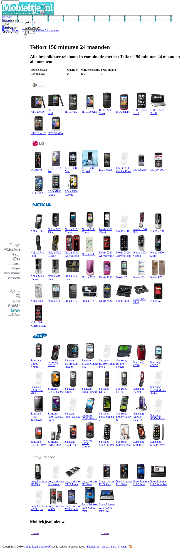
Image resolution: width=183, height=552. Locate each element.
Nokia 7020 (88, 277)
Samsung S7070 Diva (123, 443)
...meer (35, 533)
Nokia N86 (105, 300)
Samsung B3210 (53, 364)
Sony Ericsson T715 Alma (73, 483)
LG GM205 (106, 169)
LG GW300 (157, 169)
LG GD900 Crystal (88, 170)
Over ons (7, 16)
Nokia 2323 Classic (71, 231)
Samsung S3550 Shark (157, 417)
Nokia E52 (156, 277)
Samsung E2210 (138, 390)
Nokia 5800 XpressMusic (123, 254)
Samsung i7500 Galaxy (89, 417)
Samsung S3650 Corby (38, 443)
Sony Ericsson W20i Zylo (39, 507)
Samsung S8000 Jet (138, 443)
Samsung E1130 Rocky (89, 390)
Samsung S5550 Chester (87, 443)
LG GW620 (37, 193)
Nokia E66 (37, 300)
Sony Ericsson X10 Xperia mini (90, 507)
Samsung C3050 (155, 364)
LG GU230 (140, 169)
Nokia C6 (138, 277)
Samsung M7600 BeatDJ (138, 416)
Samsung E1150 (104, 390)
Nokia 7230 (105, 277)
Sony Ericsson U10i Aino (107, 483)
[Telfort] (11, 311)
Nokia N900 (123, 300)
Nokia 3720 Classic (54, 254)
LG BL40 (36, 169)
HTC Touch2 (38, 133)
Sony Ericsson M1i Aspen (56, 483)
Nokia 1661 (37, 230)
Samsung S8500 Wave (157, 443)
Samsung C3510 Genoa (56, 390)
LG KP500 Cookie (71, 193)
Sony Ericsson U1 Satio (90, 483)
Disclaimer (93, 546)
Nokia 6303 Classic (140, 254)
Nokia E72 (71, 300)
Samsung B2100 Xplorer (36, 363)
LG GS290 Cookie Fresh (123, 170)
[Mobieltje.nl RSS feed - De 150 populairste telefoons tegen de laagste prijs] (130, 546)
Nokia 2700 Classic (105, 231)
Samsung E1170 (121, 390)
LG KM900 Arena (54, 193)
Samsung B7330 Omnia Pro (90, 363)
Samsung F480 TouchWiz (36, 416)
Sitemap (122, 546)
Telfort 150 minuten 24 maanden (40, 30)
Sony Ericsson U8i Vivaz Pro (158, 483)
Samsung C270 (138, 364)
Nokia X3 (156, 300)
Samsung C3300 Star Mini (37, 390)
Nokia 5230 (88, 254)
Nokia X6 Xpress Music (38, 324)
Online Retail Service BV (37, 546)
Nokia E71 (54, 300)
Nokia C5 (121, 277)
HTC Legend (89, 111)
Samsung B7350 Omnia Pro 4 (107, 363)
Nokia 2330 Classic (88, 231)
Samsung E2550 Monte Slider (158, 390)
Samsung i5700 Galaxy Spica (55, 416)
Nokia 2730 (157, 230)
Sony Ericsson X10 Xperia (73, 507)
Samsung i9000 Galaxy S (124, 416)
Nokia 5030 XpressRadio (72, 254)
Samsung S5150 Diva (54, 443)
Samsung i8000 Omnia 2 (106, 416)
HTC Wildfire (55, 133)
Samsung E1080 (70, 390)
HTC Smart (122, 111)
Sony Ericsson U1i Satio (124, 483)
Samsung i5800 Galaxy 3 (72, 416)
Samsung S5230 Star (71, 443)
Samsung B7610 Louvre (121, 363)
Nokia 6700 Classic (37, 277)
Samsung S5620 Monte (106, 443)
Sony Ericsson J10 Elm (39, 483)
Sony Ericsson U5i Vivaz (141, 483)
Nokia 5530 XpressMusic (106, 254)
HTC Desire (37, 111)
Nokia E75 (88, 300)
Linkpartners (109, 546)
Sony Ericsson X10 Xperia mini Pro (107, 507)
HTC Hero (71, 111)
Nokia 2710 (123, 230)
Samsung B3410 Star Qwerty (71, 363)
